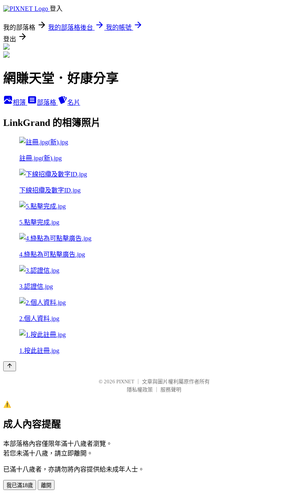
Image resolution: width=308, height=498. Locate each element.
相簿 (20, 102)
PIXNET (125, 382)
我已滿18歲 (19, 485)
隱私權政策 (140, 390)
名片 (73, 102)
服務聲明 (170, 390)
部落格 (47, 102)
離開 (46, 485)
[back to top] (9, 366)
